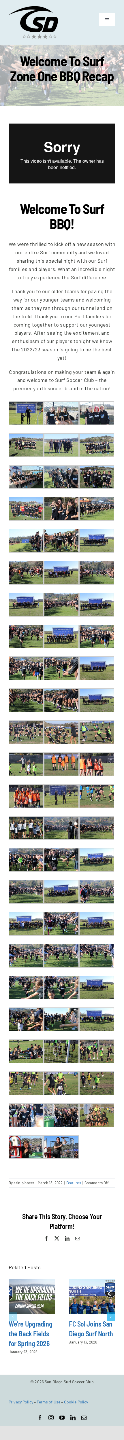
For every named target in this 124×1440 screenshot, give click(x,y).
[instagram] (51, 1417)
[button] (13, 1316)
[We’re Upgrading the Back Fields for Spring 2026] (32, 1296)
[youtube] (62, 1417)
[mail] (84, 1417)
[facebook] (40, 1417)
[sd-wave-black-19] (33, 8)
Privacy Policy (21, 1401)
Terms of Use (48, 1401)
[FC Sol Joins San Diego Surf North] (92, 1296)
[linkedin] (73, 1417)
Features (73, 1183)
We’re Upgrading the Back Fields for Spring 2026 (30, 1334)
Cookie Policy (76, 1401)
